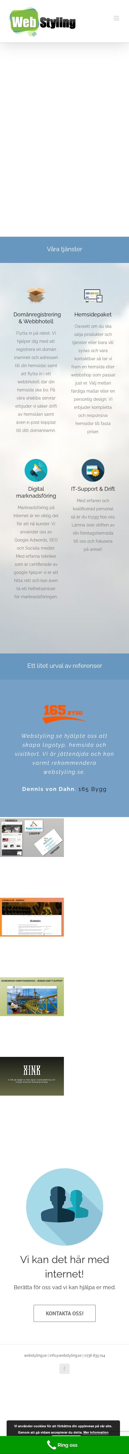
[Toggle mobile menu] (117, 18)
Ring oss (67, 1445)
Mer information (96, 1432)
